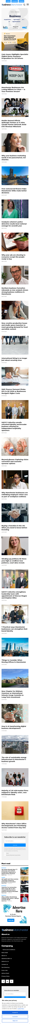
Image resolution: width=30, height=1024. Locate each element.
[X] (11, 981)
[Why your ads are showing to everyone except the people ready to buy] (15, 242)
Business (4, 867)
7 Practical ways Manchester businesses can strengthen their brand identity (14, 629)
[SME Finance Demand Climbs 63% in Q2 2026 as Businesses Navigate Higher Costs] (15, 376)
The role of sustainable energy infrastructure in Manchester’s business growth (14, 759)
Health (3, 877)
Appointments (16, 21)
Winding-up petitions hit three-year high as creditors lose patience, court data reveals (14, 561)
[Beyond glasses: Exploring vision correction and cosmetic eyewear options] (15, 446)
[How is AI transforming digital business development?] (15, 713)
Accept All (15, 1012)
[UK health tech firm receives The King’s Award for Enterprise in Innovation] (24, 880)
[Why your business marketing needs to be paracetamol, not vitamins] (15, 142)
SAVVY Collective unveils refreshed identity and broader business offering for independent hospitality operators (14, 426)
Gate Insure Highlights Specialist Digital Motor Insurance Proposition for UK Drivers (15, 56)
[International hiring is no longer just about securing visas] (15, 345)
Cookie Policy (20, 1008)
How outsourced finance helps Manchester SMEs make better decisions (14, 191)
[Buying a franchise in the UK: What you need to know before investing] (15, 512)
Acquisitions (7, 19)
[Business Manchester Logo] (12, 4)
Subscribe (15, 845)
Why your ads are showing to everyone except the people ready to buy (13, 257)
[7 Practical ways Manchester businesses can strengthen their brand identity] (15, 614)
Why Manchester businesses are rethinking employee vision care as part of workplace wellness (15, 495)
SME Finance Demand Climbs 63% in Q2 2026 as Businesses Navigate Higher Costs (14, 391)
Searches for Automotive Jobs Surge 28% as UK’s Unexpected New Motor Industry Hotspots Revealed (10, 889)
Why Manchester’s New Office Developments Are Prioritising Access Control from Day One (14, 826)
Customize (15, 1016)
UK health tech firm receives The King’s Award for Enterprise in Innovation (10, 880)
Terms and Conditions (8, 949)
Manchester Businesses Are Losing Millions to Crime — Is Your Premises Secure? (13, 89)
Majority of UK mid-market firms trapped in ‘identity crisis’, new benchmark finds (15, 792)
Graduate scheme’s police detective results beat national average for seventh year (14, 224)
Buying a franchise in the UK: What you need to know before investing (14, 528)
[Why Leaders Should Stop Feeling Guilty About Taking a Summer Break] (24, 898)
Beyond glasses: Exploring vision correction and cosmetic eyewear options (15, 461)
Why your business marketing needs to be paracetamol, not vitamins (14, 158)
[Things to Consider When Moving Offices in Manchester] (15, 647)
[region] (15, 1011)
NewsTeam (4, 875)
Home (12, 12)
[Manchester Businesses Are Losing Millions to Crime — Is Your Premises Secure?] (15, 74)
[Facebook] (3, 981)
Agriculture (16, 19)
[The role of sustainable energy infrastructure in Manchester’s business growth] (15, 744)
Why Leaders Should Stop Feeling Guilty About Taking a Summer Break (10, 898)
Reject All (15, 1020)
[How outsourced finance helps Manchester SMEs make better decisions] (15, 175)
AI (22, 19)
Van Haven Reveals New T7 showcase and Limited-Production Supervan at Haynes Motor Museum (9, 871)
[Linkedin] (7, 981)
